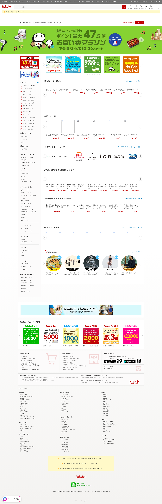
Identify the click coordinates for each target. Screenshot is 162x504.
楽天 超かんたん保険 (25, 448)
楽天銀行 (22, 436)
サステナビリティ (108, 368)
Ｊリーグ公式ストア (26, 181)
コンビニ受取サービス (26, 277)
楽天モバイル (65, 419)
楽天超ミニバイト (107, 431)
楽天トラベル (65, 394)
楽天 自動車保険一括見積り (27, 446)
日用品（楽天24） (25, 201)
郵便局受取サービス (26, 280)
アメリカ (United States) (109, 440)
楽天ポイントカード (108, 421)
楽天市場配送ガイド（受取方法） (29, 364)
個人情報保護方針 (105, 491)
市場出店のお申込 (67, 358)
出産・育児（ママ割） (26, 266)
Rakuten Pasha (107, 426)
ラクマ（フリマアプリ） (27, 231)
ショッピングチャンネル (27, 209)
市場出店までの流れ (68, 362)
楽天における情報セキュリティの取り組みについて (94, 375)
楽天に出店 (151, 1)
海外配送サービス (25, 291)
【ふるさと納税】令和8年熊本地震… (92, 186)
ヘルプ (158, 1)
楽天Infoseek (65, 424)
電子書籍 (59, 1)
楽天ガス (105, 396)
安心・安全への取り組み (27, 360)
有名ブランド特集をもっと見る (131, 227)
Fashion (28, 1)
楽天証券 (22, 438)
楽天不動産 (105, 413)
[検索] (124, 7)
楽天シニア (105, 401)
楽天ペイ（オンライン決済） (27, 426)
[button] (136, 7)
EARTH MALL (24, 228)
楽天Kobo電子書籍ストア (26, 396)
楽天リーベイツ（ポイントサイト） (30, 195)
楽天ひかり (64, 421)
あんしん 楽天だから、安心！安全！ (134, 382)
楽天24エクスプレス (87, 1)
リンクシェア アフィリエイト (69, 429)
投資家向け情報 (62, 491)
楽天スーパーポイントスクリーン (111, 425)
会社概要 (54, 491)
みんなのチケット (66, 448)
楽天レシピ (105, 405)
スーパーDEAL (20, 1)
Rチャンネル (65, 439)
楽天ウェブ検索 (65, 426)
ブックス (53, 1)
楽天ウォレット (24, 440)
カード (40, 1)
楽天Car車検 (106, 410)
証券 (44, 1)
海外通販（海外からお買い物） (28, 212)
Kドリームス (65, 411)
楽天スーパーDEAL (25, 190)
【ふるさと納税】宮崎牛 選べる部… (134, 186)
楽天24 (78, 1)
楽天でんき (105, 394)
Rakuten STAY (65, 400)
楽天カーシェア (65, 403)
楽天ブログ (64, 431)
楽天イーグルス (65, 449)
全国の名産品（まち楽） (27, 242)
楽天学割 (23, 217)
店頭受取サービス (25, 288)
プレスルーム (90, 491)
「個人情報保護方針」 (44, 380)
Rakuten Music (65, 446)
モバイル (4, 1)
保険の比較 (23, 450)
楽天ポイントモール (108, 423)
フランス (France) (107, 441)
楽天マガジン (65, 442)
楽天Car (105, 408)
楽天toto (64, 406)
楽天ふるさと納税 (25, 206)
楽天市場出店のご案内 (68, 356)
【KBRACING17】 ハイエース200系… (60, 186)
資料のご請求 (76, 358)
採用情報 (97, 491)
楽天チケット (65, 444)
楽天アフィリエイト (67, 428)
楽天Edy (22, 430)
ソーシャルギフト (25, 269)
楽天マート (23, 408)
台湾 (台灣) (105, 438)
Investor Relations (70, 491)
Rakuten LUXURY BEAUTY (28, 162)
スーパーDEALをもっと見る (132, 81)
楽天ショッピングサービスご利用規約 (30, 366)
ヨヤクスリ (105, 398)
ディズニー (23, 168)
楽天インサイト (107, 430)
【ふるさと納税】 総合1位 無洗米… (113, 186)
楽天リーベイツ (24, 411)
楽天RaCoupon (24, 415)
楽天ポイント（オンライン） (70, 368)
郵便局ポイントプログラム (27, 285)
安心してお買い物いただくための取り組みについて (94, 380)
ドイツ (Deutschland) (108, 443)
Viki (62, 441)
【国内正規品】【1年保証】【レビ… (81, 186)
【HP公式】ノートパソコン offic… (102, 186)
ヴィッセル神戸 (65, 451)
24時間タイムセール (26, 192)
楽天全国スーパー (24, 410)
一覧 (38, 82)
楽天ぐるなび (106, 406)
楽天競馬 (64, 410)
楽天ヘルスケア (107, 400)
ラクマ (65, 1)
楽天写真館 (105, 411)
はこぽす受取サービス (26, 283)
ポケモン (23, 176)
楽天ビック (97, 1)
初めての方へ (24, 356)
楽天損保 (22, 443)
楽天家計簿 (105, 415)
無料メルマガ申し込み (26, 362)
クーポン (23, 198)
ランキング (12, 1)
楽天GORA (64, 405)
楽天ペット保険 (24, 451)
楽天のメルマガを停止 (35, 369)
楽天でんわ (64, 422)
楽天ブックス (23, 394)
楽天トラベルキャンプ (67, 398)
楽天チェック (106, 428)
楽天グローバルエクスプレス (27, 418)
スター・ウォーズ (25, 173)
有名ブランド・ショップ (27, 157)
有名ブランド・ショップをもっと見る (129, 147)
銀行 (48, 1)
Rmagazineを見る (135, 252)
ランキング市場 (24, 250)
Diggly (22, 255)
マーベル (23, 171)
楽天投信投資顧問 (24, 441)
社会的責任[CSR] (81, 491)
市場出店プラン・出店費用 (69, 360)
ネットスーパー (106, 1)
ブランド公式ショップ (26, 160)
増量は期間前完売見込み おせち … (50, 186)
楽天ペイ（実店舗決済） (69, 369)
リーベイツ (72, 1)
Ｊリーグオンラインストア (27, 417)
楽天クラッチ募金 (108, 366)
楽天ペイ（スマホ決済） (26, 428)
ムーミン (23, 179)
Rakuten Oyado (65, 401)
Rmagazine (24, 239)
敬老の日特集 (24, 149)
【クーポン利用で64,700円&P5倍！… (123, 186)
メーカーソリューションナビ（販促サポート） (74, 366)
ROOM (114, 1)
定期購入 (23, 214)
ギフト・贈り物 (24, 263)
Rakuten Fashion (25, 165)
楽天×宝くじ (65, 408)
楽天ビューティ (107, 403)
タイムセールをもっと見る (132, 198)
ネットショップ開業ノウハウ (70, 364)
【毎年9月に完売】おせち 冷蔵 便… (71, 186)
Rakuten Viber (65, 433)
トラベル (34, 1)
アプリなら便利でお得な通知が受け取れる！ (115, 356)
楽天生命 (22, 445)
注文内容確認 (25, 369)
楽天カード (23, 425)
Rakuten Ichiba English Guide (28, 358)
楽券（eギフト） (25, 220)
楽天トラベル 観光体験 (67, 396)
